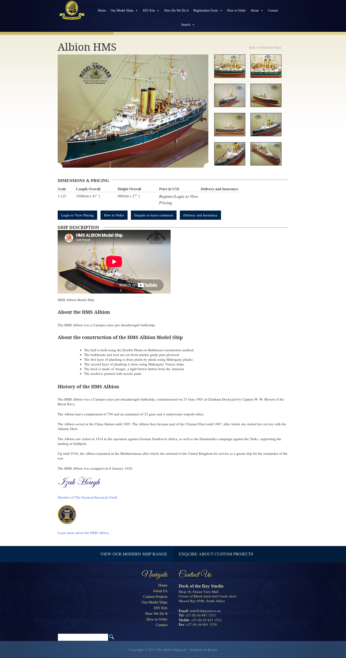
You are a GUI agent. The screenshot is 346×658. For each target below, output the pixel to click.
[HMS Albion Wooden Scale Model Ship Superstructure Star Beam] (266, 66)
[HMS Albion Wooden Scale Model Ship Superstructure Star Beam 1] (229, 66)
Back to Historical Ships (265, 47)
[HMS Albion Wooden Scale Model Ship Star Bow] (266, 95)
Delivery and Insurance (219, 189)
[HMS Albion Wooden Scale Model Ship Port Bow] (266, 124)
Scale (62, 189)
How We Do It (156, 614)
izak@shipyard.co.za (205, 610)
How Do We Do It (176, 10)
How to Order (236, 10)
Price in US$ (169, 189)
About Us (160, 591)
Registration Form (205, 10)
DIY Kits (149, 10)
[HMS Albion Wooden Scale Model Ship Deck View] (266, 154)
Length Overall (88, 189)
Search (185, 24)
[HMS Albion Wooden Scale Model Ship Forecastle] (229, 154)
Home (102, 10)
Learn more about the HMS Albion (83, 532)
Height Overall (129, 189)
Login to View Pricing (77, 215)
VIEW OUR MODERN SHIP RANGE (133, 554)
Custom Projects (155, 597)
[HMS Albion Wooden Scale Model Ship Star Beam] (229, 124)
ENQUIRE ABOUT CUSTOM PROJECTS (216, 554)
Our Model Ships (122, 10)
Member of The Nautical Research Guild (87, 497)
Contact (273, 10)
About (254, 10)
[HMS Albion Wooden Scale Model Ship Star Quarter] (229, 95)
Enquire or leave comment (153, 215)
